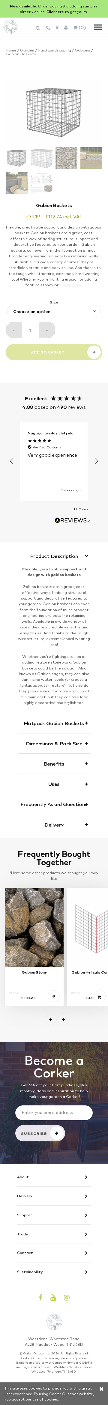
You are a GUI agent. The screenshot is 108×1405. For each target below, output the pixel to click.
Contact (25, 1253)
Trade (22, 1234)
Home (11, 49)
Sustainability (30, 1272)
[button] (11, 461)
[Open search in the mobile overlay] (38, 31)
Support (24, 1215)
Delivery (24, 1196)
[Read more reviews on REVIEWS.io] (73, 521)
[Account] (66, 27)
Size (54, 301)
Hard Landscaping (54, 49)
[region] (54, 461)
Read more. (72, 284)
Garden (27, 49)
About (23, 1177)
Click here (55, 11)
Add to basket (47, 352)
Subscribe (34, 1133)
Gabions (82, 49)
